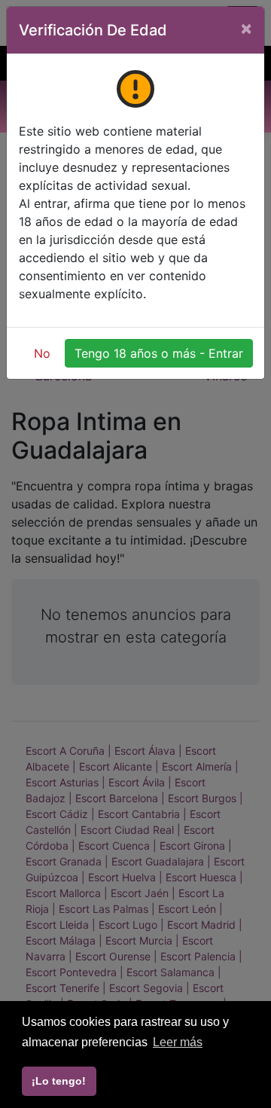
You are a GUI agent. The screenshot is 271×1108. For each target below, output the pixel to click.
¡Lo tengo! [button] (59, 1081)
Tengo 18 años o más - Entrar (159, 353)
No (42, 353)
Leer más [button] (177, 1042)
